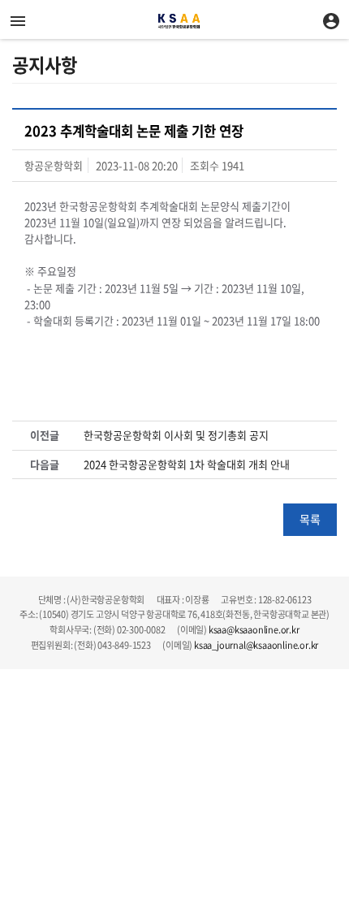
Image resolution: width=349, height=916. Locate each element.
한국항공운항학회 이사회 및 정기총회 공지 (176, 435)
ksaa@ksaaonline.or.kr (254, 630)
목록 (310, 519)
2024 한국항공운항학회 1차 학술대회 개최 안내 (187, 464)
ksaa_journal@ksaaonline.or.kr (256, 645)
